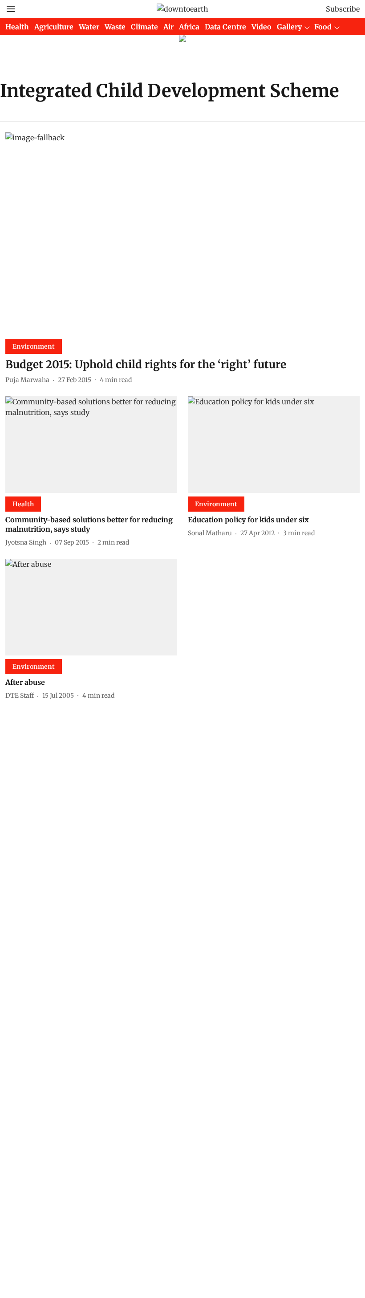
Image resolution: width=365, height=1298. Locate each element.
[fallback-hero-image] (182, 232)
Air (168, 26)
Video (261, 26)
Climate (144, 26)
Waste (115, 26)
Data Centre (225, 26)
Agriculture (53, 26)
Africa (189, 26)
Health (17, 26)
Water (89, 26)
